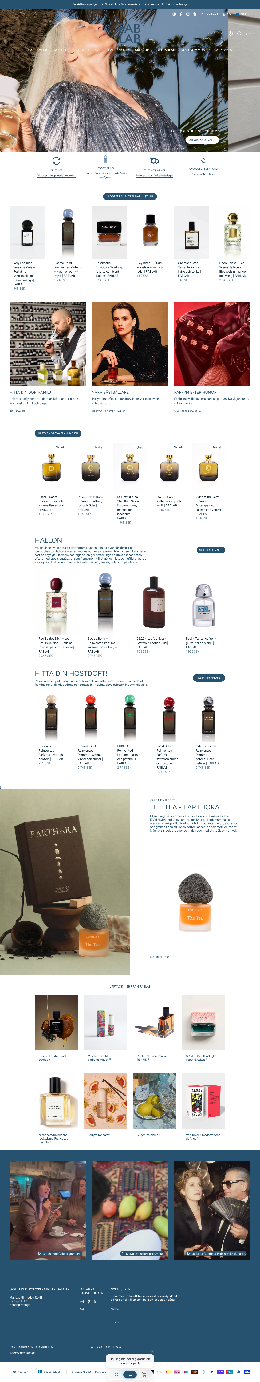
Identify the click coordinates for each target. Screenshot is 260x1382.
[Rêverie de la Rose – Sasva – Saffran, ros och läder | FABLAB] (90, 468)
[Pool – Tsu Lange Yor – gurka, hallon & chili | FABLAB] (203, 602)
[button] (38, 50)
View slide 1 (126, 147)
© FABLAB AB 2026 (81, 1372)
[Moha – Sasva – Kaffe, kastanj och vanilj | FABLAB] (169, 468)
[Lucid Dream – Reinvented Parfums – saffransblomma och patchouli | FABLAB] (169, 717)
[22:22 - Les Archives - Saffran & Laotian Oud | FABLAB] (154, 602)
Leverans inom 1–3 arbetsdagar (154, 175)
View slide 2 (130, 147)
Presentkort (209, 14)
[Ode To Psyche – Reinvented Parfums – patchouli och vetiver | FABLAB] (208, 717)
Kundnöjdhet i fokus (204, 174)
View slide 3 (134, 147)
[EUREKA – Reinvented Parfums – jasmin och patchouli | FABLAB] (130, 717)
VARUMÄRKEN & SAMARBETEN (31, 1347)
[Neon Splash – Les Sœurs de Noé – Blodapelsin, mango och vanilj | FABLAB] (232, 232)
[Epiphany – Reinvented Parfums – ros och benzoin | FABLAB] (51, 717)
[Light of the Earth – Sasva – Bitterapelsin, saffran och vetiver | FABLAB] (208, 468)
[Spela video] (39, 1254)
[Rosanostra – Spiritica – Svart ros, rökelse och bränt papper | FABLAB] (109, 232)
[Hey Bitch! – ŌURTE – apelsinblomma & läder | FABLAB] (150, 232)
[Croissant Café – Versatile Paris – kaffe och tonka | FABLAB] (191, 232)
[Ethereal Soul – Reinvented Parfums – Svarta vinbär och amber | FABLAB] (90, 717)
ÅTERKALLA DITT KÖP (106, 1347)
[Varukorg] (248, 33)
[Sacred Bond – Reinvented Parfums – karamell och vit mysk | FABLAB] (68, 232)
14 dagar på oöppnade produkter (56, 175)
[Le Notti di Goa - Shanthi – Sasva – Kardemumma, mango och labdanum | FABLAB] (130, 468)
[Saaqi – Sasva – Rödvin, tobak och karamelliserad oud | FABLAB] (51, 468)
